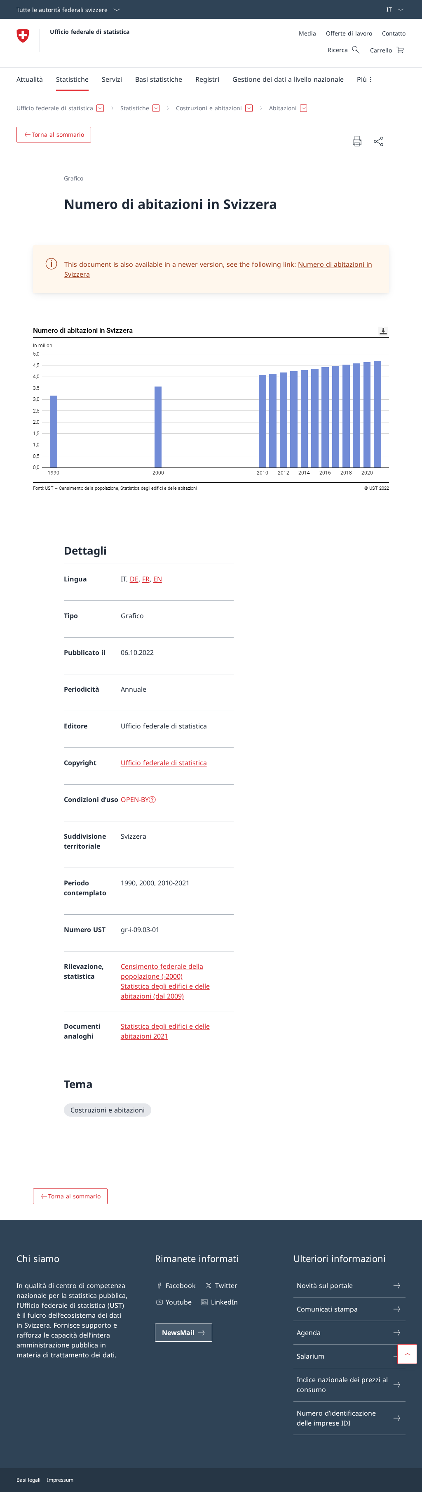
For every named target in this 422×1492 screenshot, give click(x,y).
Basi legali (28, 1479)
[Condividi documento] (378, 141)
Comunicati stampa (327, 1309)
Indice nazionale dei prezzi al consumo (342, 1384)
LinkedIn (224, 1302)
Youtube (179, 1302)
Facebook (181, 1285)
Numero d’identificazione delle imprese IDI (336, 1418)
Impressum (60, 1479)
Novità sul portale (325, 1285)
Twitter (226, 1285)
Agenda (309, 1332)
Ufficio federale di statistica (89, 32)
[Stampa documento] (357, 141)
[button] (29, 79)
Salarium (310, 1356)
